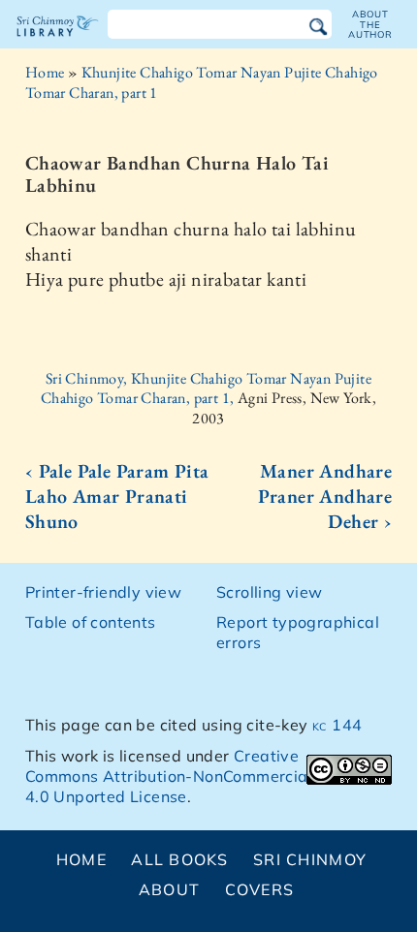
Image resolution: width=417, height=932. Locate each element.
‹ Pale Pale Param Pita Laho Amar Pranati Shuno (117, 496)
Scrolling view (269, 592)
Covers (260, 889)
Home (45, 72)
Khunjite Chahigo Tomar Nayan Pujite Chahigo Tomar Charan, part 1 (201, 82)
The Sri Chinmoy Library (57, 43)
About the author (370, 24)
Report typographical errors (297, 632)
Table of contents (90, 622)
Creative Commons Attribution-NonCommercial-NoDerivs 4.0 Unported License (207, 776)
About (169, 889)
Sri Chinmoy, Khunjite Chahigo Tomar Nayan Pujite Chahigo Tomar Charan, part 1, (206, 388)
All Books (180, 859)
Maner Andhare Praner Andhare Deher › (325, 496)
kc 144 (337, 724)
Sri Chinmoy (310, 859)
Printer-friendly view (103, 592)
